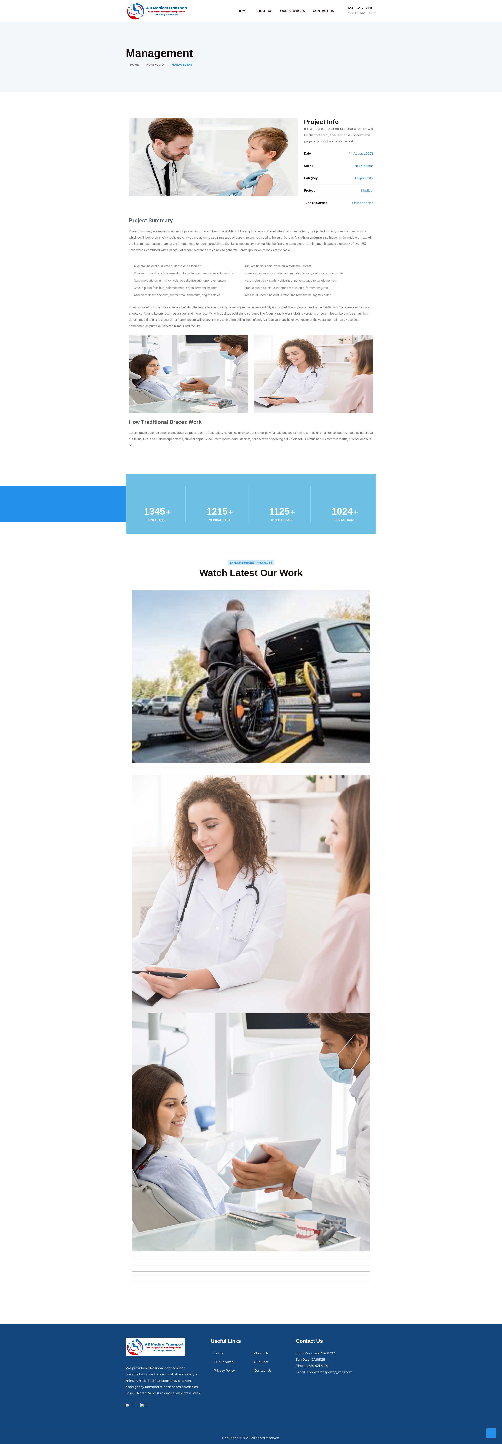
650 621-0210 (360, 8)
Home (134, 64)
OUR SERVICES (292, 11)
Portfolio (155, 64)
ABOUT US (263, 11)
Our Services (223, 1362)
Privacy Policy (224, 1370)
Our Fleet (261, 1362)
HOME (242, 11)
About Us (261, 1353)
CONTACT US (323, 11)
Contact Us (263, 1370)
